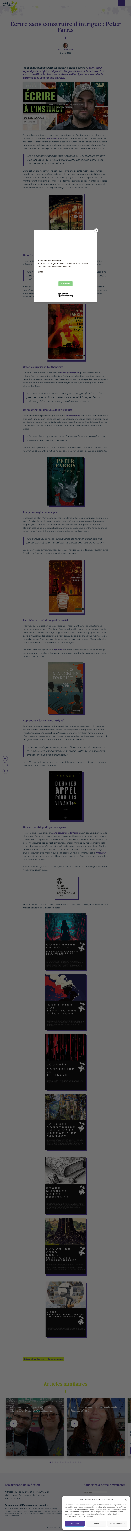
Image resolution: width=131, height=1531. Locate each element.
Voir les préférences (117, 1524)
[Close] (96, 230)
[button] (126, 1499)
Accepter (75, 1524)
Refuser (96, 1524)
